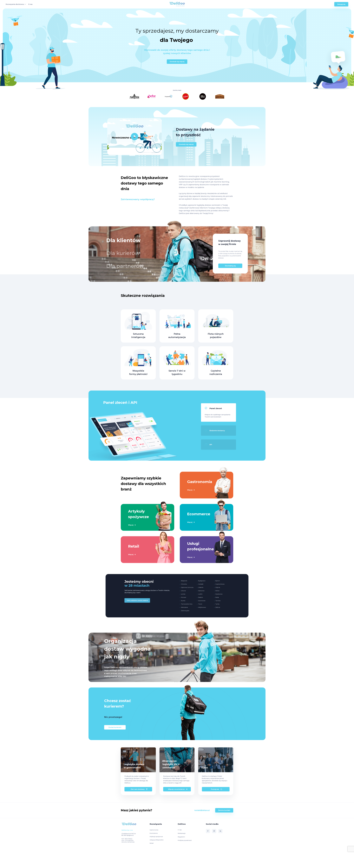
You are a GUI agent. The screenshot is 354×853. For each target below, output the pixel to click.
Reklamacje (181, 833)
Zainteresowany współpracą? (138, 199)
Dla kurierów (122, 253)
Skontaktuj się (230, 266)
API (210, 444)
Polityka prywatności (185, 840)
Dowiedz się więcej (177, 62)
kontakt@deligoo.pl (202, 810)
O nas (30, 4)
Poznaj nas (215, 789)
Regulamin (181, 837)
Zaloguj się (341, 4)
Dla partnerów (125, 266)
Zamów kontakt (224, 810)
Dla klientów (123, 240)
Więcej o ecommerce (176, 789)
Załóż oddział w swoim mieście (137, 600)
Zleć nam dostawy (138, 789)
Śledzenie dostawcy (217, 430)
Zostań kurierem (115, 727)
